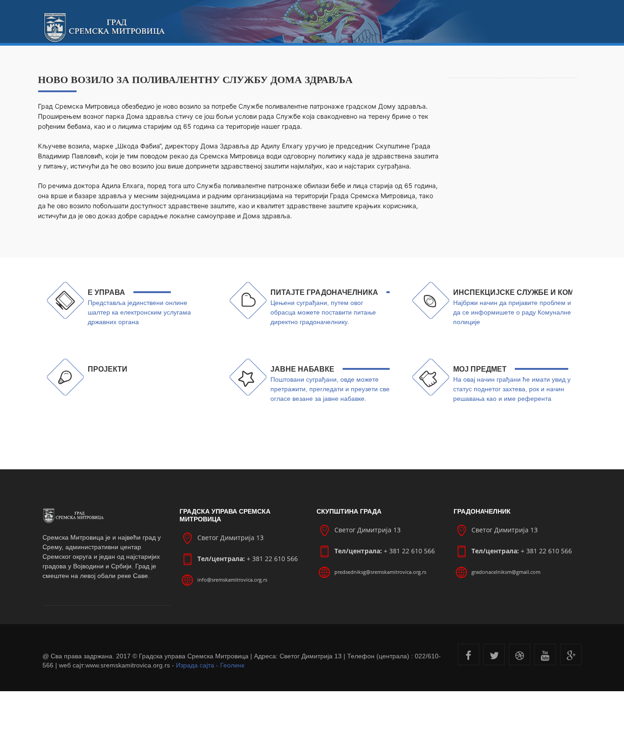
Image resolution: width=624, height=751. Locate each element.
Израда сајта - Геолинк (210, 665)
